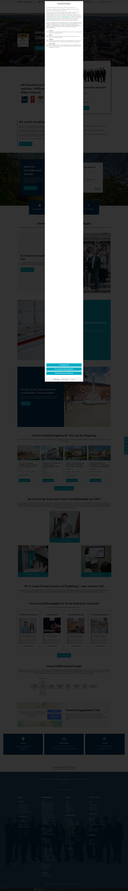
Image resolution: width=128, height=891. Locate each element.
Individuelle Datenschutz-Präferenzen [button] (64, 373)
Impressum (73, 379)
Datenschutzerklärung (66, 16)
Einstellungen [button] (54, 19)
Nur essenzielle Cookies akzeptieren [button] (64, 369)
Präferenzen (56, 379)
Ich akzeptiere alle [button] (64, 365)
